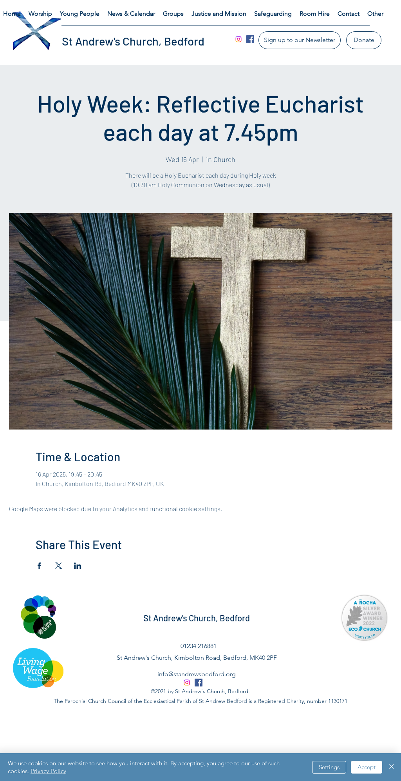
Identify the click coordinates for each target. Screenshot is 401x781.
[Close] (391, 767)
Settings (329, 767)
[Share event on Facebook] (39, 566)
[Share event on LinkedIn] (77, 566)
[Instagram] (238, 39)
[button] (40, 14)
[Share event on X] (58, 566)
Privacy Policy (48, 771)
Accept (367, 767)
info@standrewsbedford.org (196, 674)
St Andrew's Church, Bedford (133, 41)
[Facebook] (250, 39)
